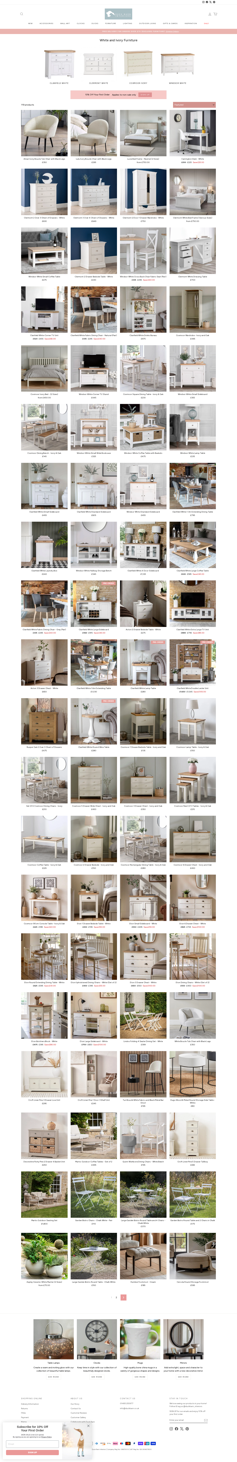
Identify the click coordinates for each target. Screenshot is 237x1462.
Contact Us (76, 1408)
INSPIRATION (191, 23)
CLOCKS (81, 23)
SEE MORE (53, 1377)
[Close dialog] (88, 1425)
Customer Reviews (79, 1413)
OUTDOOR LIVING (147, 23)
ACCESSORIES (46, 23)
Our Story (75, 1404)
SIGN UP (32, 1452)
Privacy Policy (46, 1437)
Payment (25, 1417)
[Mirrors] (183, 1339)
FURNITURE (110, 23)
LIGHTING (127, 23)
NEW (30, 23)
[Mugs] (140, 1339)
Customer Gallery (78, 1417)
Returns (24, 1408)
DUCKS (95, 23)
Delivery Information (30, 1404)
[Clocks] (97, 1339)
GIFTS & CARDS (170, 23)
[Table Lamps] (53, 1339)
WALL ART (65, 23)
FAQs (23, 1413)
